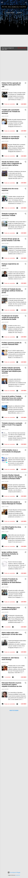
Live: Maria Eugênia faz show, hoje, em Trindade (11, 528)
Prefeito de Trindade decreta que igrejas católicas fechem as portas (12, 290)
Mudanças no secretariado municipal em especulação (10, 137)
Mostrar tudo (22, 48)
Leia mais (23, 104)
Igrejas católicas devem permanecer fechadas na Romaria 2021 (10, 553)
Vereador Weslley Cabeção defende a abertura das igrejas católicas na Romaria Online (12, 476)
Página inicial (10, 12)
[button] (25, 83)
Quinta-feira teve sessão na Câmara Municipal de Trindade (12, 503)
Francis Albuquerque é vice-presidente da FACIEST (11, 608)
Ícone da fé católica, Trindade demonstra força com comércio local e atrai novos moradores (12, 398)
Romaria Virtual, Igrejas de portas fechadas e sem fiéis (11, 239)
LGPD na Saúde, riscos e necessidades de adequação (11, 451)
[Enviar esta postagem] (17, 104)
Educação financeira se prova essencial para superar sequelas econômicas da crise (12, 684)
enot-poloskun (17, 875)
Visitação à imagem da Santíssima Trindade (9, 214)
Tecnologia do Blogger (14, 872)
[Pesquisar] (26, 3)
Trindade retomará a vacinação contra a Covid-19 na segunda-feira (12, 424)
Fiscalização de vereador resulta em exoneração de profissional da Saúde (10, 317)
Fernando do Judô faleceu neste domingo (10, 658)
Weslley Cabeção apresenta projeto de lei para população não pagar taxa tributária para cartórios (11, 370)
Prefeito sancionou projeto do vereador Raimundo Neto (11, 343)
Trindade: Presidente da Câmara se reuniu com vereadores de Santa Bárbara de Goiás (11, 581)
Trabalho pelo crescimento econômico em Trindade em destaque (11, 111)
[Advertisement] (14, 30)
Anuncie (19, 12)
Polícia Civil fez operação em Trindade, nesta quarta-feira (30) (11, 84)
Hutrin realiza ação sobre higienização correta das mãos (12, 633)
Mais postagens (14, 710)
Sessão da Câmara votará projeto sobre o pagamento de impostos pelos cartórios (12, 163)
